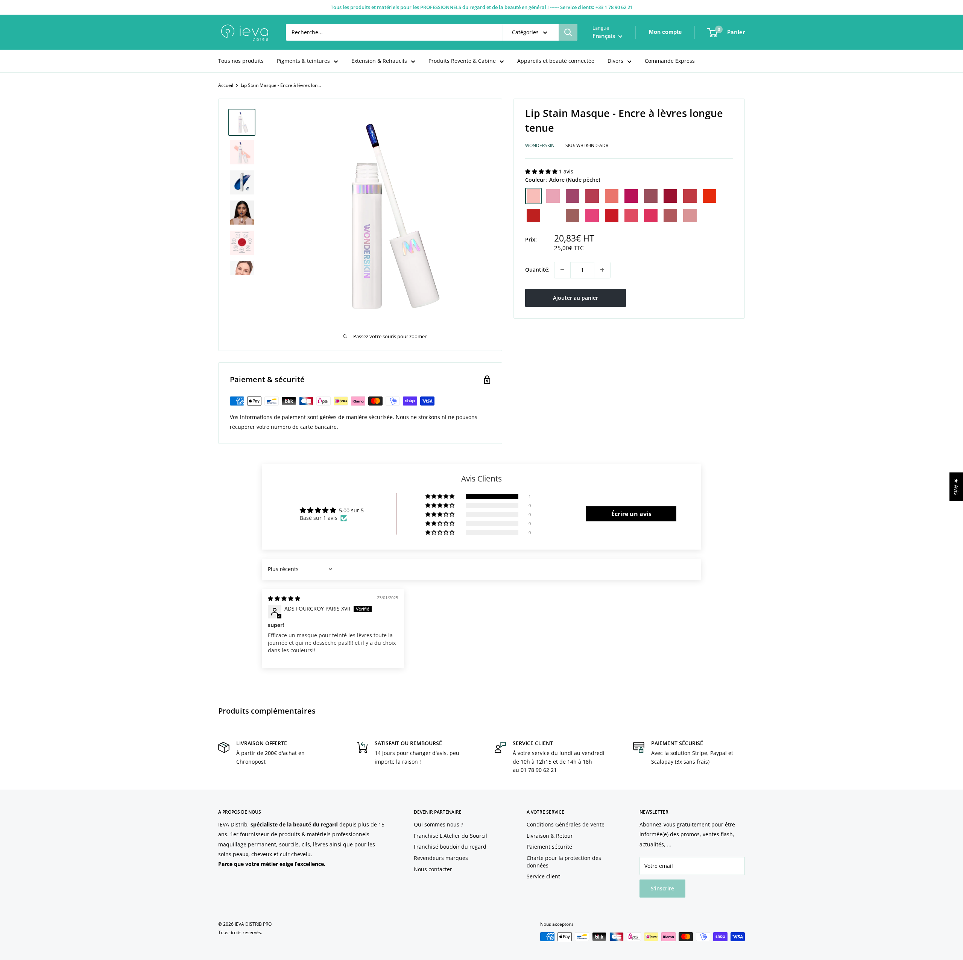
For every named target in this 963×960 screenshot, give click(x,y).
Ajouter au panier (575, 297)
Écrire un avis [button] (631, 514)
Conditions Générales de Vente (566, 824)
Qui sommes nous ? (438, 824)
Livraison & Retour (550, 835)
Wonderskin (539, 145)
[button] (542, 171)
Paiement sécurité (549, 846)
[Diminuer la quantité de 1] (562, 270)
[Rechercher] (568, 32)
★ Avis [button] (956, 486)
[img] (284, 598)
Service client (543, 876)
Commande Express (670, 60)
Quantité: (537, 269)
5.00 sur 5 (351, 510)
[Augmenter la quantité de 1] (602, 270)
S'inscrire (662, 888)
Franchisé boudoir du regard (450, 846)
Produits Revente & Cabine (462, 60)
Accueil (225, 85)
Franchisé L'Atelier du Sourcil (450, 835)
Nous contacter (433, 869)
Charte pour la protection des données (564, 861)
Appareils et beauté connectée (555, 60)
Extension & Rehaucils (379, 60)
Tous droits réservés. (240, 932)
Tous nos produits (241, 60)
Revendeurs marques (441, 857)
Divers (615, 60)
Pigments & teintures (303, 60)
